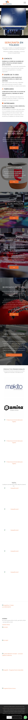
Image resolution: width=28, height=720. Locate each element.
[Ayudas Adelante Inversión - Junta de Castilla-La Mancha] (14, 660)
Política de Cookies (17, 717)
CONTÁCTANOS (6, 624)
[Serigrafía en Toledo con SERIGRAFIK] (8, 610)
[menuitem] (24, 2)
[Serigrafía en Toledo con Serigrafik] (11, 2)
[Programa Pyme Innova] (14, 696)
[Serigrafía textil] (14, 497)
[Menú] (24, 2)
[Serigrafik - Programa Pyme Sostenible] (14, 677)
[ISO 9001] (8, 632)
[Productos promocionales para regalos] (14, 408)
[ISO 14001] (8, 645)
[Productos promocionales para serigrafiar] (14, 387)
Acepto (9, 717)
